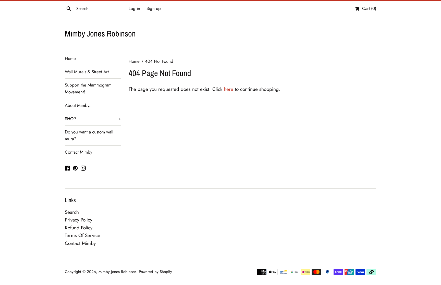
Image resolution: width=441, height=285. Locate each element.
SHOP (93, 119)
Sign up (153, 8)
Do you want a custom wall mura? (89, 135)
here (228, 89)
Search (72, 212)
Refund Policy (78, 227)
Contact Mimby (78, 152)
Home (70, 58)
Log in (134, 8)
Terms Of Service (82, 235)
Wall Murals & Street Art (87, 72)
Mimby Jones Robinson (100, 33)
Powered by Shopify (155, 272)
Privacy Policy (78, 219)
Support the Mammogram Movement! (88, 88)
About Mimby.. (78, 105)
